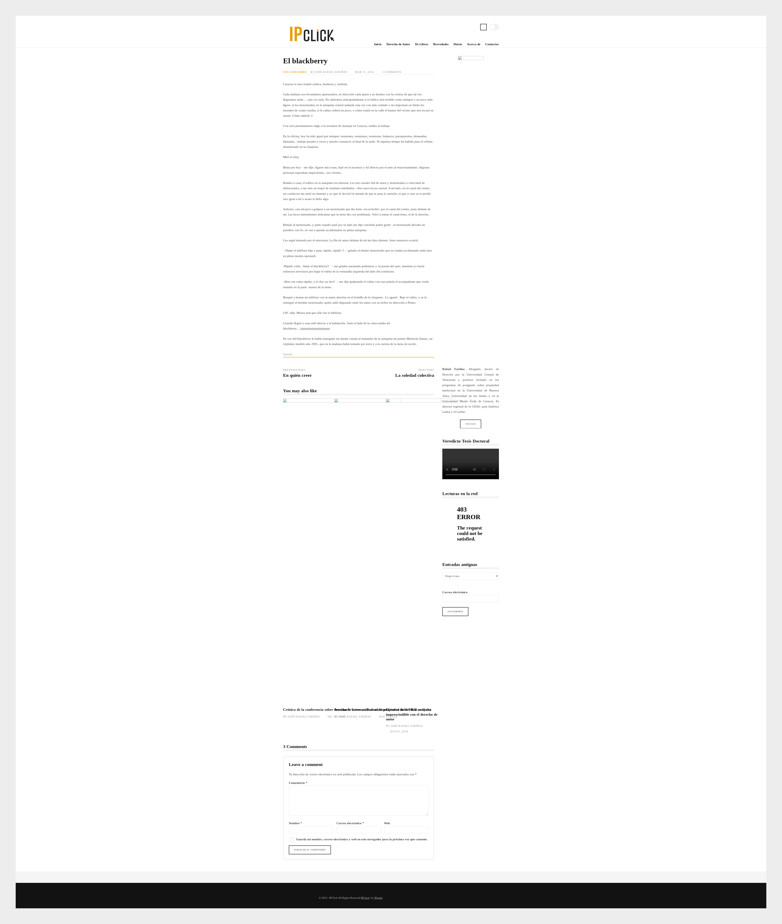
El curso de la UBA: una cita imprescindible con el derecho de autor (413, 551)
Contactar (492, 44)
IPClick (365, 898)
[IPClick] (311, 44)
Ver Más (470, 424)
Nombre (295, 823)
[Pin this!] (318, 354)
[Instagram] (468, 27)
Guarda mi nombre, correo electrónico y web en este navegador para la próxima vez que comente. (362, 839)
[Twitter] (461, 27)
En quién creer (297, 375)
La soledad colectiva (414, 375)
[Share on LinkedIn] (311, 354)
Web (387, 823)
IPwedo (379, 898)
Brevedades (441, 44)
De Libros (421, 44)
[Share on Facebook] (304, 354)
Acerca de (473, 44)
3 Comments (391, 72)
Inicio (378, 44)
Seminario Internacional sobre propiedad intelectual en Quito (382, 710)
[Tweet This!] (296, 354)
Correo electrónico (350, 823)
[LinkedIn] (474, 27)
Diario (458, 44)
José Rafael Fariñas (331, 72)
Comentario (298, 782)
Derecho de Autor (398, 44)
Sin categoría (294, 72)
